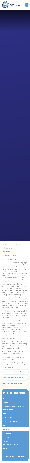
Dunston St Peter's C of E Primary (13, 246)
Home (4, 244)
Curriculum (7, 249)
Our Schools (15, 244)
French (19, 249)
